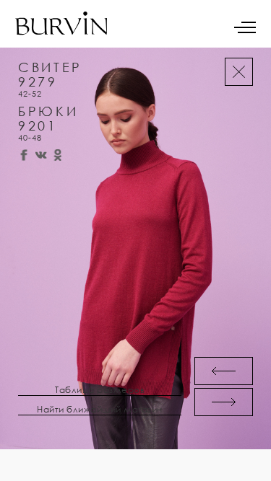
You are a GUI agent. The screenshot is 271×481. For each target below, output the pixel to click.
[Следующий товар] (223, 402)
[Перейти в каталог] (239, 72)
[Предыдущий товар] (223, 371)
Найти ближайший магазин (100, 409)
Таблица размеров (100, 390)
